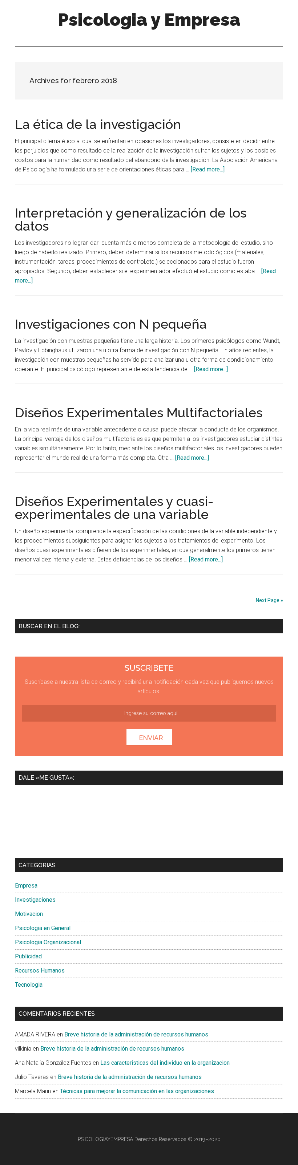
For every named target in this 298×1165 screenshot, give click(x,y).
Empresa (26, 885)
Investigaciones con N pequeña (111, 324)
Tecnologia (29, 984)
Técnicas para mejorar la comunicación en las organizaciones (137, 1091)
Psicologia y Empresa (149, 19)
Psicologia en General (43, 928)
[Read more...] (208, 169)
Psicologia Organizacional (48, 942)
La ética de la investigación (98, 124)
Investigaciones (35, 899)
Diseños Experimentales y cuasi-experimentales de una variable (114, 508)
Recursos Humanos (40, 970)
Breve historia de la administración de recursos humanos (136, 1034)
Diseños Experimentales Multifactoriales (138, 412)
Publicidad (28, 956)
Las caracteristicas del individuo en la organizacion (165, 1062)
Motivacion (29, 913)
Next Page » (269, 600)
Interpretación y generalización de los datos (130, 219)
